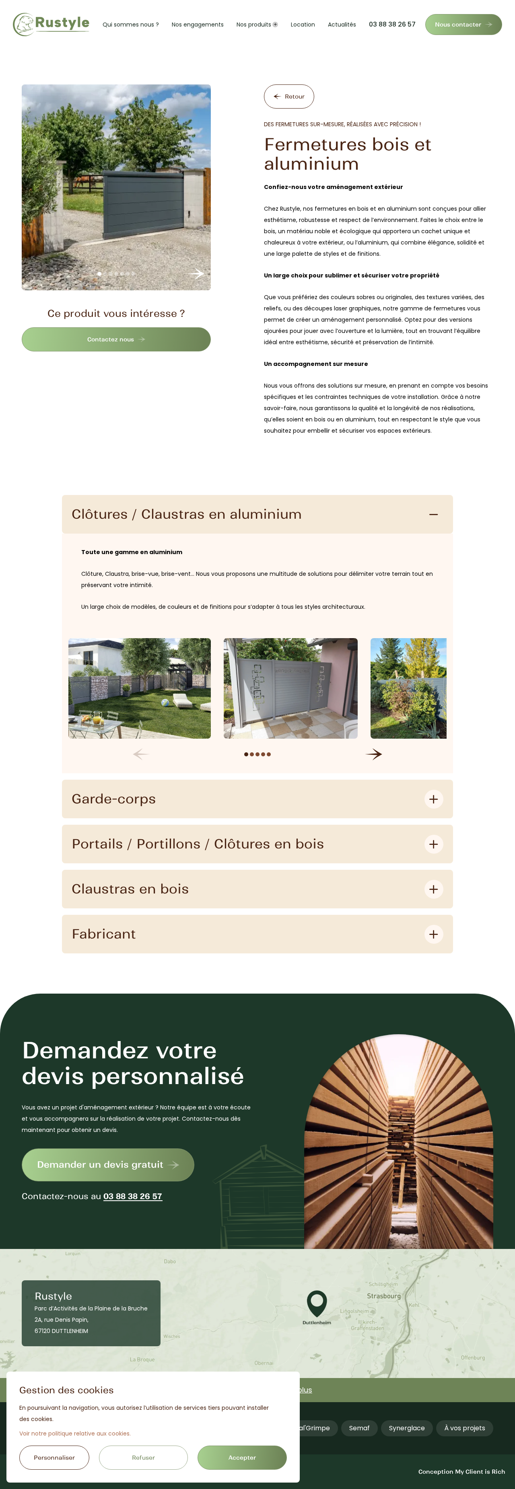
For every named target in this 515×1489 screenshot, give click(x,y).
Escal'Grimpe (309, 1428)
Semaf (359, 1428)
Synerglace (407, 1428)
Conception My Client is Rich (461, 1471)
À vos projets (464, 1428)
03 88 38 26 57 (392, 24)
